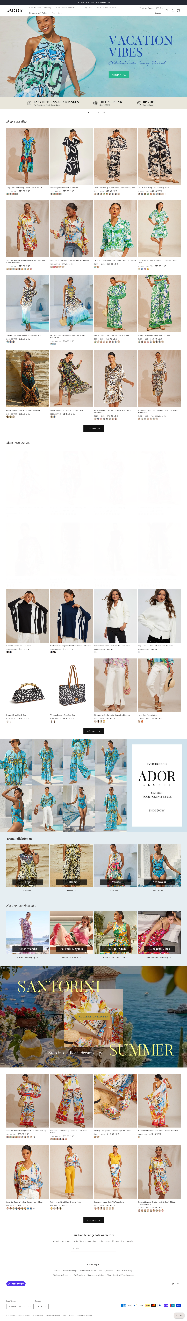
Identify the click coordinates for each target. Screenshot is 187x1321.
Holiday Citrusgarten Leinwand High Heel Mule (112, 1130)
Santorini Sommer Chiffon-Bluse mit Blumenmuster (69, 260)
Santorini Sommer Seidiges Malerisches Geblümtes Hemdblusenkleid (25, 261)
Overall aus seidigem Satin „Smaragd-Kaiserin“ (24, 410)
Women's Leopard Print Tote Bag (62, 715)
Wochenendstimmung (157, 957)
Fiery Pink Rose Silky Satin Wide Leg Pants (154, 508)
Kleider (114, 890)
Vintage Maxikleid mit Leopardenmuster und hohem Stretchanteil (158, 411)
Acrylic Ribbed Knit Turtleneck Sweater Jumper (156, 646)
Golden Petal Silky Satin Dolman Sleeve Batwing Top (114, 188)
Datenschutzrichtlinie (96, 1275)
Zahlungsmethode (106, 1271)
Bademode (158, 890)
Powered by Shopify (24, 1315)
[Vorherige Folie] (82, 112)
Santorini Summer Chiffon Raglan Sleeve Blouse (24, 1202)
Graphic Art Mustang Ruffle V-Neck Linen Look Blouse (115, 260)
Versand (71, 1315)
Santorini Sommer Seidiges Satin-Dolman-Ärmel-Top (26, 1130)
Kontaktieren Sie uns (88, 1271)
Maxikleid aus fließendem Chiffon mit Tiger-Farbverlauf (67, 336)
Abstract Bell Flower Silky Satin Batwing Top (111, 335)
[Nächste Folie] (98, 112)
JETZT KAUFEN (93, 785)
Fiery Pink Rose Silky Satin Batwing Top (109, 508)
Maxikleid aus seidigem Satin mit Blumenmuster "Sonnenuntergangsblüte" (24, 509)
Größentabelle (79, 1275)
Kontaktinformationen (84, 1315)
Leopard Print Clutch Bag (16, 715)
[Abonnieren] (113, 1249)
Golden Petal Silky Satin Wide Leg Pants (153, 188)
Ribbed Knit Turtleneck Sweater (18, 646)
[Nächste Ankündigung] (180, 2)
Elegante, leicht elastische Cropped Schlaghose (112, 715)
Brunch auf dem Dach (114, 957)
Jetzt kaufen (93, 63)
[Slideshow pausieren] (105, 112)
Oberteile (26, 890)
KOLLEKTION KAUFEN (93, 1016)
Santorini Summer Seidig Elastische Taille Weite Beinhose (68, 1132)
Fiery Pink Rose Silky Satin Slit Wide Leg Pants (68, 508)
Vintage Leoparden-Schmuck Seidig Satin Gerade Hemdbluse (112, 411)
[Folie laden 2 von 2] (92, 112)
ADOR (14, 1315)
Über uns (56, 1271)
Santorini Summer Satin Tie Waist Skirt (109, 1202)
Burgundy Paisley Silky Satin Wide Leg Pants (67, 579)
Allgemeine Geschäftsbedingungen (120, 1275)
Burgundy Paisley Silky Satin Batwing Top (22, 579)
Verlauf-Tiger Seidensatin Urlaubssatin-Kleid (23, 335)
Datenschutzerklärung (53, 1315)
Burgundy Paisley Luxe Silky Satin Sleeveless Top (113, 579)
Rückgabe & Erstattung (62, 1275)
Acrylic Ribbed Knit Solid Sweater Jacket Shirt (112, 646)
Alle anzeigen (93, 429)
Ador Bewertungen (70, 1271)
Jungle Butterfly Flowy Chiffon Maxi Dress (66, 410)
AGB (64, 1315)
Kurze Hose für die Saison (147, 715)
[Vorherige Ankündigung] (7, 2)
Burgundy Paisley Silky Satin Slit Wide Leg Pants (157, 579)
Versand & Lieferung (123, 1271)
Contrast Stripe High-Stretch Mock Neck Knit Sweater (70, 646)
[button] (48, 8)
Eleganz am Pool (70, 957)
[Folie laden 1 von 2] (88, 112)
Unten (70, 890)
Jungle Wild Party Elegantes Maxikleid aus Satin (25, 188)
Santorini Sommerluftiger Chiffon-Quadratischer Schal (158, 1130)
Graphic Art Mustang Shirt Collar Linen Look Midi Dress (157, 261)
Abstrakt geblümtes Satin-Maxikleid (64, 188)
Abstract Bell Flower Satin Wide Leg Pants (154, 335)
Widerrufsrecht (38, 1315)
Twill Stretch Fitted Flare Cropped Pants (65, 1202)
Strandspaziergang (26, 957)
